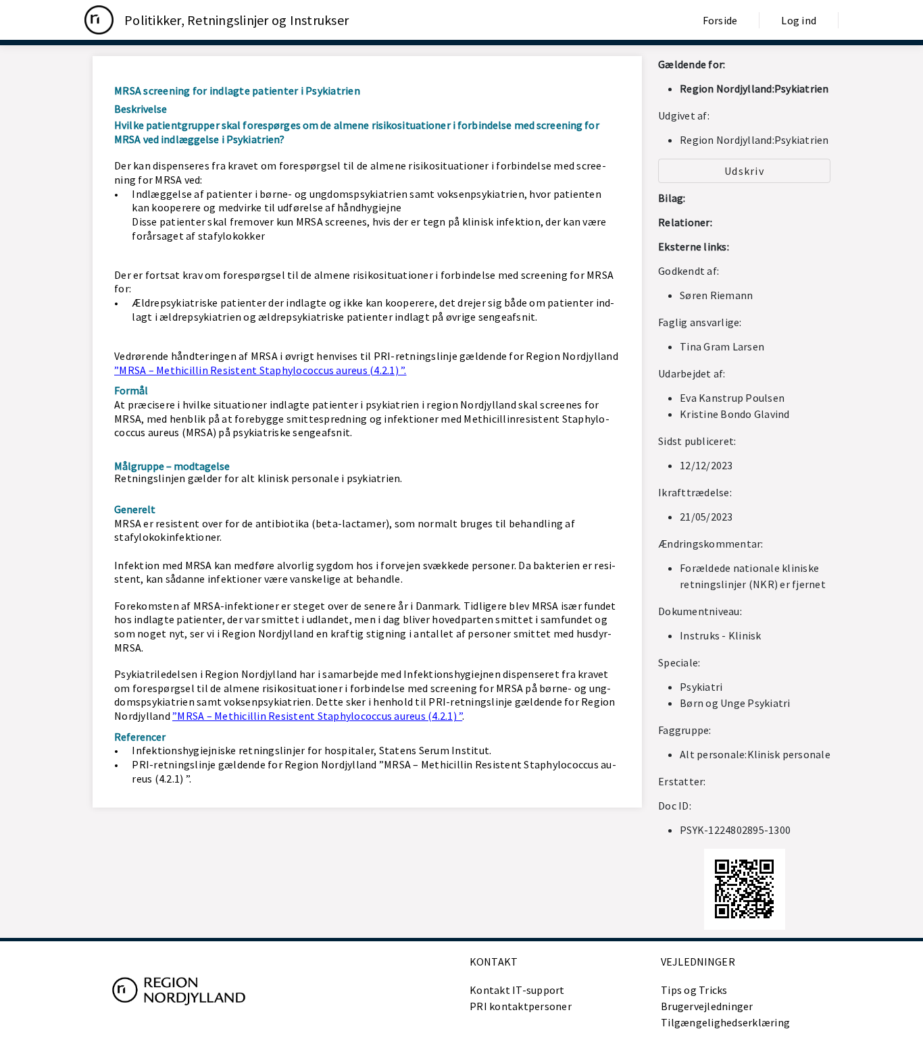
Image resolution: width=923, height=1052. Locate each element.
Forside (720, 20)
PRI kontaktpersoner (521, 1006)
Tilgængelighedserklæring (725, 1022)
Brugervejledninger (707, 1006)
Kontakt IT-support (517, 990)
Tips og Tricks (694, 990)
